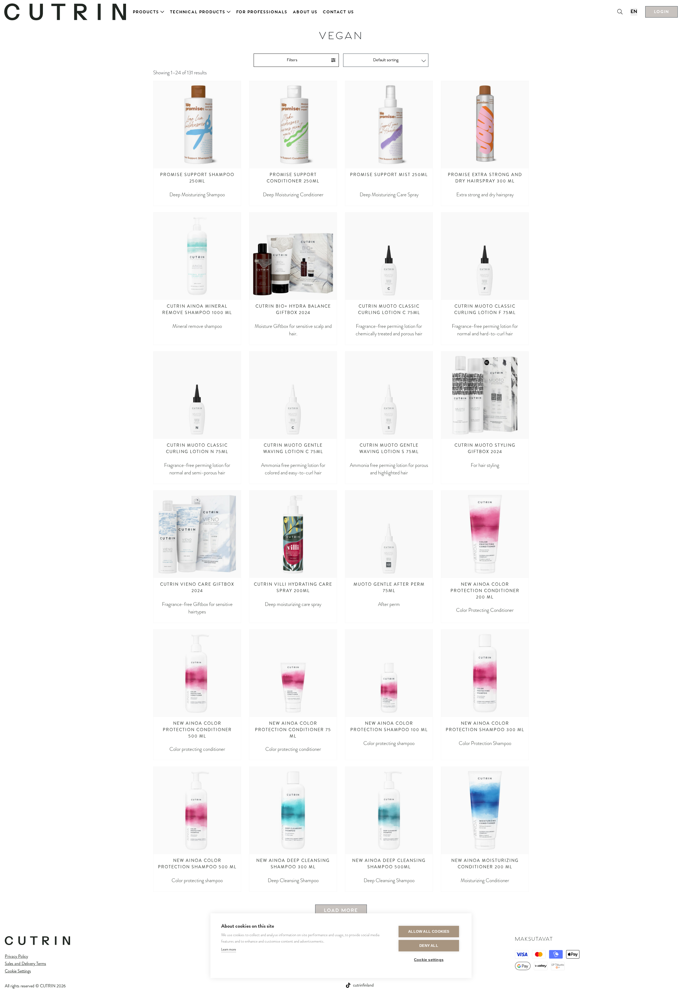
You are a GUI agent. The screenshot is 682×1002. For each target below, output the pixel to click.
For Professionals (261, 12)
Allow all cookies (428, 932)
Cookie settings (429, 960)
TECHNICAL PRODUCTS (197, 12)
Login (661, 11)
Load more (341, 911)
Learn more (228, 949)
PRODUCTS (146, 12)
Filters (292, 60)
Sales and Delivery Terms (25, 963)
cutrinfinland (363, 985)
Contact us (338, 12)
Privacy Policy (16, 956)
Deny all (428, 946)
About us (305, 12)
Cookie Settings (18, 971)
